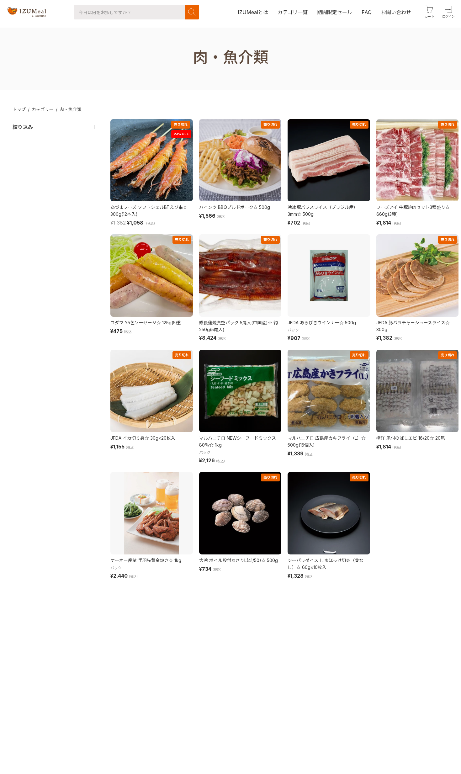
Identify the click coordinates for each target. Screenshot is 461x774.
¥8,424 (207, 338)
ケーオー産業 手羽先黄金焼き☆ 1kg (145, 560)
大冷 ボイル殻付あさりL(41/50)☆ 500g (238, 560)
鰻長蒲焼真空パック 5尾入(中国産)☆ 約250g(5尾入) (238, 326)
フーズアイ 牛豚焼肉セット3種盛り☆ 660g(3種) (413, 210)
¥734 (205, 569)
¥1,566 (207, 216)
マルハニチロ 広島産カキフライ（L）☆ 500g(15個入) (327, 441)
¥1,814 (383, 223)
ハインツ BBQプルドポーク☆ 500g (234, 207)
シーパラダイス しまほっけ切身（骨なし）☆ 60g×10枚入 (325, 564)
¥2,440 (119, 576)
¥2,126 (207, 460)
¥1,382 (384, 338)
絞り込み (23, 127)
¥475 (116, 331)
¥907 (294, 338)
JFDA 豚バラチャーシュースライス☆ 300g (413, 326)
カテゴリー (43, 109)
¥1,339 (296, 453)
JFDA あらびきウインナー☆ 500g (322, 322)
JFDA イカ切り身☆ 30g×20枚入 (142, 438)
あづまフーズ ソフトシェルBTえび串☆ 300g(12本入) (148, 210)
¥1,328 (296, 576)
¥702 (294, 223)
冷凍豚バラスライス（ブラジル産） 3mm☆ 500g (323, 210)
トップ (19, 109)
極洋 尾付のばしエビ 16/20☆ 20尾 (410, 438)
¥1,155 (117, 446)
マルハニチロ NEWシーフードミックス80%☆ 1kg (237, 441)
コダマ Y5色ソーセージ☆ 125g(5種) (146, 322)
